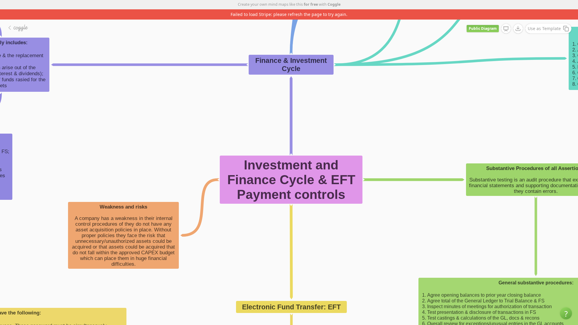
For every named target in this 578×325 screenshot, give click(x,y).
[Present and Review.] (506, 29)
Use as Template (544, 28)
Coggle (334, 4)
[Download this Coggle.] (518, 28)
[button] (566, 313)
